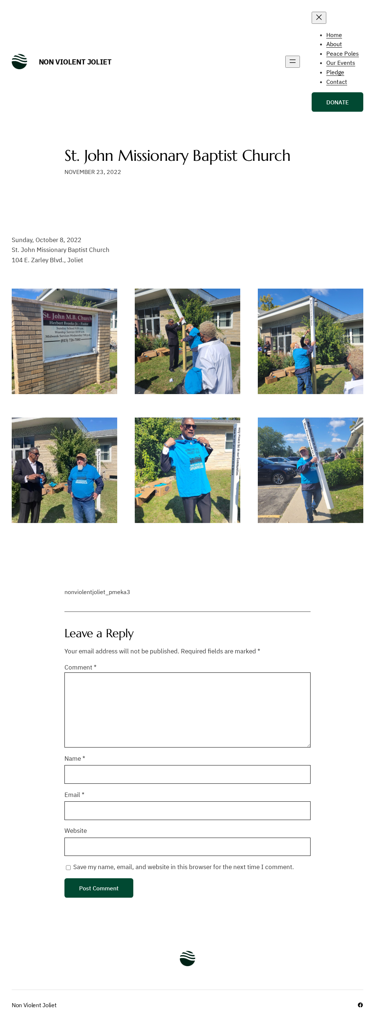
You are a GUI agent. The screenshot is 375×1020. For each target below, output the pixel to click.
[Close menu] (319, 18)
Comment (80, 667)
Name (74, 758)
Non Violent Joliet (75, 62)
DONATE (337, 102)
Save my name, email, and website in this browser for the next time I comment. (183, 867)
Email (74, 795)
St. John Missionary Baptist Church (177, 155)
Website (75, 831)
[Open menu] (292, 62)
